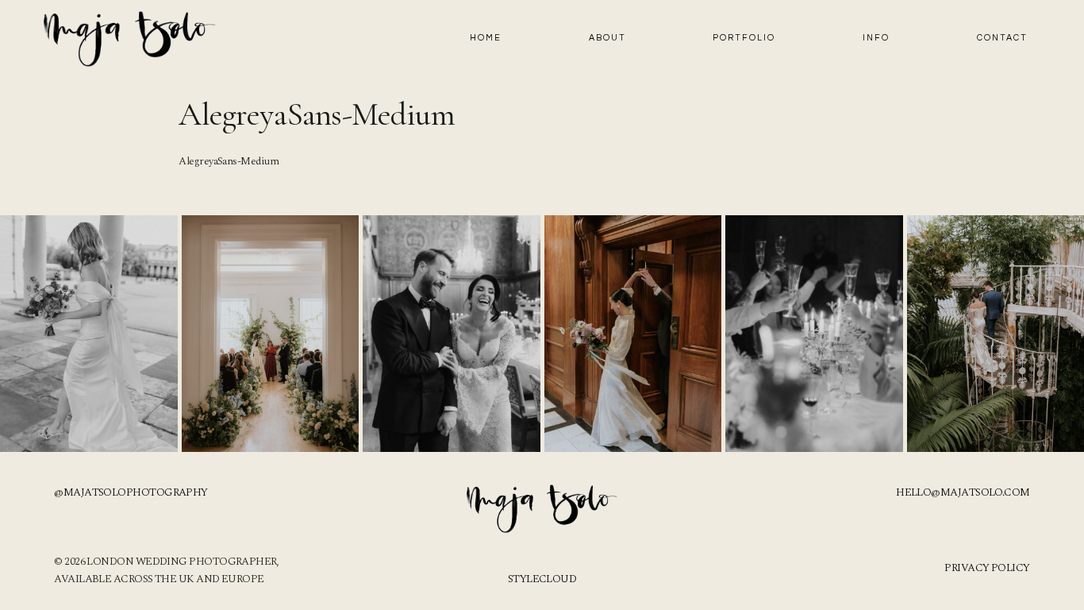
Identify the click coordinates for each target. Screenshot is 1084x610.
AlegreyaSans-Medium (229, 161)
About (607, 37)
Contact (1002, 37)
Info (876, 37)
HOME (486, 37)
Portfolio (744, 37)
